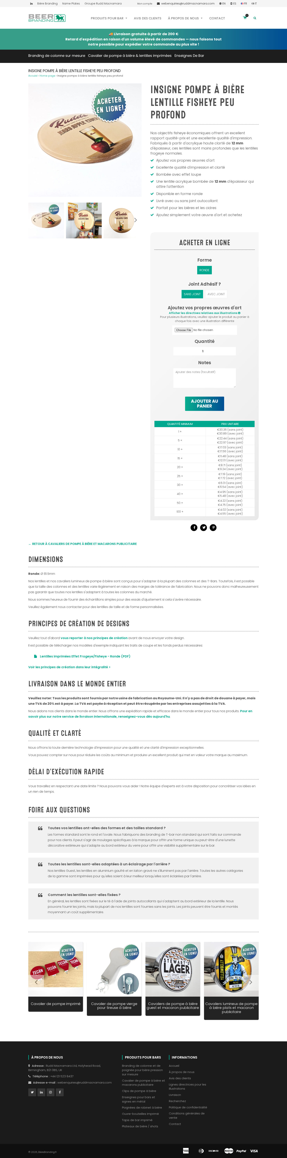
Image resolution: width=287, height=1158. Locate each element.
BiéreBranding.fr (47, 1152)
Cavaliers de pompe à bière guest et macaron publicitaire (173, 1005)
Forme (204, 260)
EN (224, 3)
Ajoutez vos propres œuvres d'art (205, 308)
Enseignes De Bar (189, 55)
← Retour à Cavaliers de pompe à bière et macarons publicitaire (82, 544)
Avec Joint (216, 294)
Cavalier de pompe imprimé (55, 1003)
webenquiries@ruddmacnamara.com (187, 3)
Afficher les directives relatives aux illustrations (203, 313)
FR (245, 3)
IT (255, 3)
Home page (47, 76)
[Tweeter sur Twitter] (203, 527)
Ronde (204, 270)
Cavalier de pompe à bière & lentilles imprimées (130, 55)
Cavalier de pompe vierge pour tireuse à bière (114, 1005)
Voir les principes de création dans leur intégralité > (69, 667)
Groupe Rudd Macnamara (103, 3)
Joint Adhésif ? (204, 284)
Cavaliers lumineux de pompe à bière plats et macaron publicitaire (231, 1007)
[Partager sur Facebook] (194, 527)
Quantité (205, 341)
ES (234, 3)
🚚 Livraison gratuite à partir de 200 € (143, 33)
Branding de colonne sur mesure (56, 55)
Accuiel (32, 76)
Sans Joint (192, 294)
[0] (245, 18)
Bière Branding (47, 3)
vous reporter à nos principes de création (94, 638)
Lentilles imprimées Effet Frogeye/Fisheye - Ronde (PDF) (85, 656)
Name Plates (71, 3)
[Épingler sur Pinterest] (213, 527)
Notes (204, 363)
